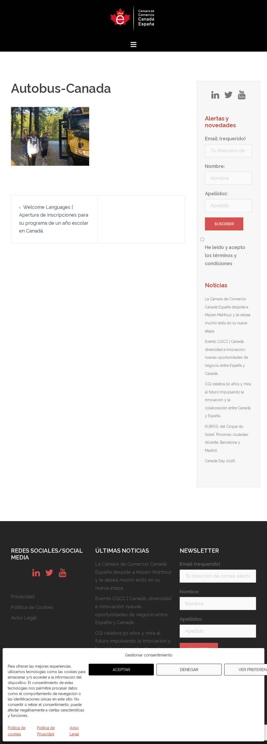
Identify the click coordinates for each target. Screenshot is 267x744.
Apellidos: (216, 193)
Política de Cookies (32, 607)
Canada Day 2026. (220, 461)
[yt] (241, 97)
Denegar (189, 669)
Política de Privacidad (45, 731)
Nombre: (215, 166)
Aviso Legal (74, 731)
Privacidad (22, 596)
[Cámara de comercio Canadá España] (133, 19)
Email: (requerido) (225, 138)
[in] (215, 97)
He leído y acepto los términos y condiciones (225, 255)
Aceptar (121, 669)
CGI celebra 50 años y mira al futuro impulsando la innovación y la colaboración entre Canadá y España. (228, 400)
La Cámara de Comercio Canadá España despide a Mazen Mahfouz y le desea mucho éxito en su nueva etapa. (227, 315)
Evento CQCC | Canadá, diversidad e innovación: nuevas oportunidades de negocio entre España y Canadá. (226, 357)
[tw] (228, 97)
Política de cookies (16, 731)
